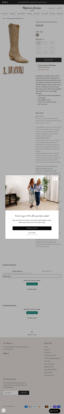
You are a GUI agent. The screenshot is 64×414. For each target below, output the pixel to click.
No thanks (32, 232)
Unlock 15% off (32, 228)
